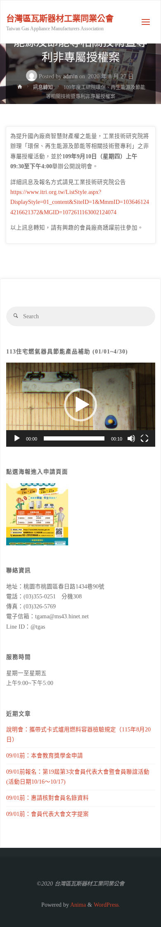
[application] (80, 405)
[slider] (74, 438)
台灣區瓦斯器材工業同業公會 (60, 18)
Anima (77, 905)
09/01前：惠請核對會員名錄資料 (47, 798)
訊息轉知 (43, 87)
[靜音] (131, 438)
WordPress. (107, 905)
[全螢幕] (144, 438)
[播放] (17, 438)
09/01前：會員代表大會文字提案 (47, 814)
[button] (80, 404)
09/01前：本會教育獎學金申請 (44, 756)
